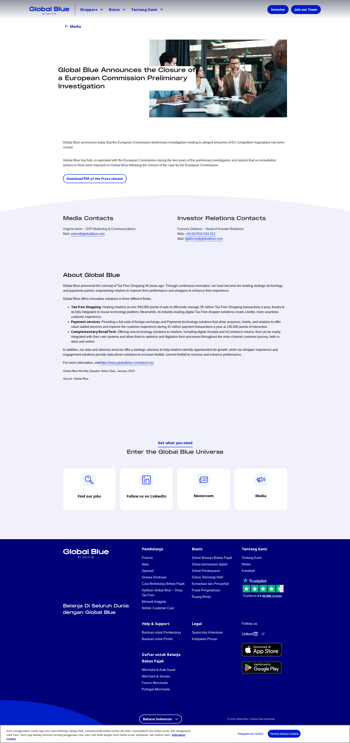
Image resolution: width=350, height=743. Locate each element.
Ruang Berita (201, 596)
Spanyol (148, 570)
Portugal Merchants (156, 689)
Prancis (147, 557)
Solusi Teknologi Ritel (207, 577)
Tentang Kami (144, 9)
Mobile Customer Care (158, 608)
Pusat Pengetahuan (206, 590)
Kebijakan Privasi (204, 639)
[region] (175, 734)
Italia (145, 564)
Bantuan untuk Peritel (157, 639)
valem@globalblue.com (88, 233)
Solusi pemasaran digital (209, 564)
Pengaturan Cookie (250, 733)
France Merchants (155, 683)
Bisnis (114, 9)
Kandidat (248, 570)
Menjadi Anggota (154, 601)
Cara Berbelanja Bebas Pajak (163, 583)
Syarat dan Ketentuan (207, 632)
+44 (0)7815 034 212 (200, 233)
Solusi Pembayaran (206, 570)
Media (75, 26)
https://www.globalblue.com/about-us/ (127, 362)
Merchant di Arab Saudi (158, 670)
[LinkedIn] (250, 634)
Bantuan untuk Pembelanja (161, 632)
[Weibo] (263, 634)
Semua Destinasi (154, 577)
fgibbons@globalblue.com (204, 238)
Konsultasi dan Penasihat (210, 583)
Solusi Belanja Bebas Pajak (212, 557)
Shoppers (88, 9)
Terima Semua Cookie (284, 733)
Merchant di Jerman (156, 676)
